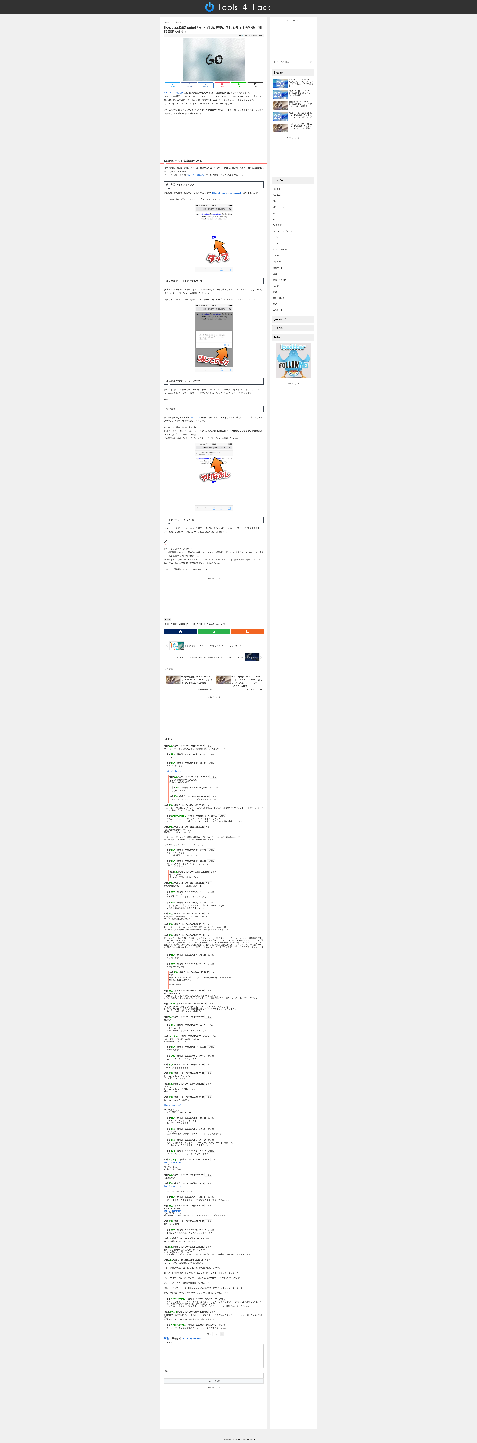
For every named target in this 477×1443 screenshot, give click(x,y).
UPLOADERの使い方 (282, 231)
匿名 (166, 1338)
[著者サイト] (180, 631)
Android (276, 189)
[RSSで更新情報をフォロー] (247, 631)
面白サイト (278, 310)
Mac (275, 213)
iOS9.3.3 (192, 624)
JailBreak (202, 624)
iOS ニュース (279, 207)
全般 (275, 274)
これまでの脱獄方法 (195, 175)
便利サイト (278, 268)
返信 (209, 746)
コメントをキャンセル (192, 1338)
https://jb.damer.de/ (175, 771)
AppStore (277, 195)
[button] (311, 62)
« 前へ (208, 1334)
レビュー (277, 262)
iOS (168, 624)
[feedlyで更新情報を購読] (214, 631)
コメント (168, 1342)
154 (243, 35)
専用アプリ (196, 417)
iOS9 (175, 624)
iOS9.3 (182, 624)
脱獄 (168, 619)
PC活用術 (277, 225)
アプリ (276, 237)
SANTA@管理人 (178, 816)
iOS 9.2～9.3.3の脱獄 (173, 93)
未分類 (276, 286)
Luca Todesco (214, 624)
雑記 (275, 304)
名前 (166, 1371)
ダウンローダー (280, 249)
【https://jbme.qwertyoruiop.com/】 (226, 193)
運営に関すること (281, 298)
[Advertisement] (214, 135)
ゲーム (276, 243)
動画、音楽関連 (280, 280)
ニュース (277, 256)
